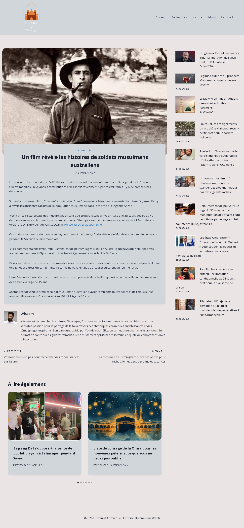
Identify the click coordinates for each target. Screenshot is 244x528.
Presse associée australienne (83, 224)
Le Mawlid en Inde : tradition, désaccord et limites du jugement (219, 103)
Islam (212, 17)
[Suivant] (156, 435)
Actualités (179, 17)
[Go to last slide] (13, 435)
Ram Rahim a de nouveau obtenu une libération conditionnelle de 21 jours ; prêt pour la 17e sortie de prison (205, 278)
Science (197, 17)
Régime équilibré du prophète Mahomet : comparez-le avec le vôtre (219, 80)
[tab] (78, 482)
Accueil (160, 17)
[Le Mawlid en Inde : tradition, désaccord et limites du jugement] (185, 104)
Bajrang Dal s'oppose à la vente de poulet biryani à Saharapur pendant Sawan (44, 453)
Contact (227, 17)
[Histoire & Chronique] (31, 17)
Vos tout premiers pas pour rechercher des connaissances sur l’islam (42, 356)
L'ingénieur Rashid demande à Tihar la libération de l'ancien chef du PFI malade (220, 57)
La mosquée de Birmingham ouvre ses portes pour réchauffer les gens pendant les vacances (132, 356)
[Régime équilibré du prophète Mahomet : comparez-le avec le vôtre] (185, 78)
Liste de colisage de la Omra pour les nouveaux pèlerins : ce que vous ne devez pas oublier (124, 453)
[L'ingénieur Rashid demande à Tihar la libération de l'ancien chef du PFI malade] (185, 56)
